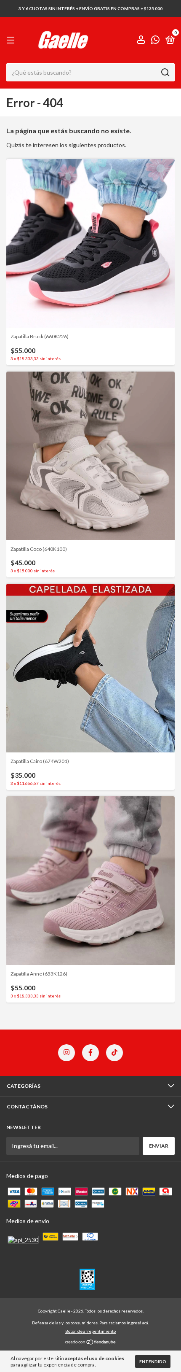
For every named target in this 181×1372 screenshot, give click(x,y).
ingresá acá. (138, 1322)
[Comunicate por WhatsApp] (155, 40)
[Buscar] (165, 72)
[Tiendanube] (90, 1342)
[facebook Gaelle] (90, 1052)
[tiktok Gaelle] (114, 1052)
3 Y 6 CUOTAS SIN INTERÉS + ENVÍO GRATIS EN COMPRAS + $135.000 (90, 8)
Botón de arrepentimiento (90, 1331)
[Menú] (12, 40)
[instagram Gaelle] (66, 1052)
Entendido (152, 1361)
